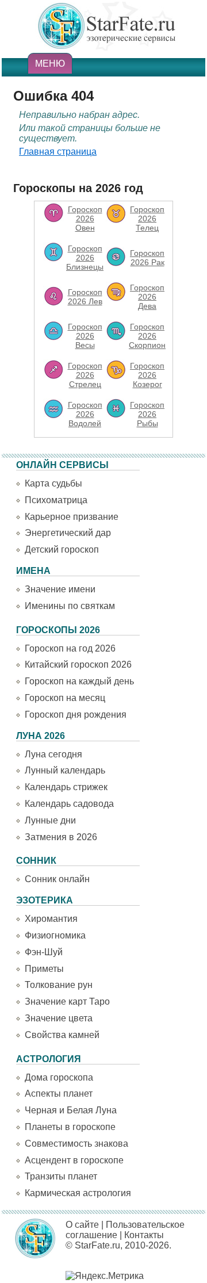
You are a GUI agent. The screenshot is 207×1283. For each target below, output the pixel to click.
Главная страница (58, 151)
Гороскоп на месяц (65, 698)
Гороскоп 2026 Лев (85, 297)
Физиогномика (55, 935)
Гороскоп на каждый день (79, 681)
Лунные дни (50, 820)
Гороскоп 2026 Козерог (147, 375)
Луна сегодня (53, 754)
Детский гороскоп (62, 549)
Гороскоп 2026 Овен (85, 218)
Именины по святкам (70, 606)
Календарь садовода (69, 804)
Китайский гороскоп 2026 (78, 664)
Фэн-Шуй (44, 952)
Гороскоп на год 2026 (70, 648)
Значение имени (60, 589)
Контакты (144, 1235)
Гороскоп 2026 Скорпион (147, 336)
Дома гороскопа (59, 1077)
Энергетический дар (68, 533)
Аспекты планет (59, 1093)
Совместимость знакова (76, 1143)
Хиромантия (51, 919)
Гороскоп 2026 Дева (147, 297)
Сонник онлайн (57, 879)
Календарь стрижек (66, 787)
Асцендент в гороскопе (74, 1160)
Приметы (44, 969)
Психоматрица (56, 500)
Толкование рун (59, 985)
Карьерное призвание (71, 517)
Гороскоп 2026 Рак (147, 257)
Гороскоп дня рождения (75, 714)
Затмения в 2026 (61, 837)
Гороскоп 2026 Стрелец (85, 375)
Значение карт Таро (67, 1001)
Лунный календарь (65, 770)
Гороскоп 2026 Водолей (85, 414)
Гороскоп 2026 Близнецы (84, 257)
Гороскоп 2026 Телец (147, 218)
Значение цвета (59, 1018)
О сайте (82, 1225)
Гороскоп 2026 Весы (85, 336)
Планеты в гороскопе (70, 1127)
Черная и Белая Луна (71, 1110)
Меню (50, 63)
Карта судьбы (53, 483)
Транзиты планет (61, 1176)
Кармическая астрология (78, 1193)
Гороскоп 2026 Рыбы (147, 414)
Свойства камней (62, 1035)
